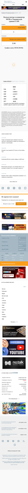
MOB (14, 87)
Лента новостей (6, 134)
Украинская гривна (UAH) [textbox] (17, 39)
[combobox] (14, 28)
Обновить (13, 322)
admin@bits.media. (16, 459)
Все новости (13, 181)
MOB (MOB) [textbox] (21, 27)
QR (23, 462)
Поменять (22, 24)
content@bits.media (22, 428)
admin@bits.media (23, 422)
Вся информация (13, 398)
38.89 (14, 101)
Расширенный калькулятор (8, 263)
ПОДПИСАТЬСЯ (21, 203)
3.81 (14, 96)
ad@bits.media (23, 434)
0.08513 (15, 91)
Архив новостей (14, 464)
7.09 (14, 89)
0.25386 (15, 99)
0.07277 (15, 94)
